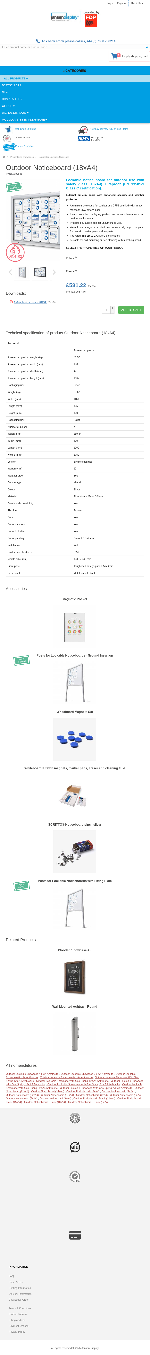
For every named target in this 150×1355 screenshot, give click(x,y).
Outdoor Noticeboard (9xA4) (55, 1098)
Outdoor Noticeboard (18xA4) (82, 1091)
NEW (5, 92)
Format (70, 271)
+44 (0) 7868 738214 (101, 41)
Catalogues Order (19, 1299)
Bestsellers (11, 85)
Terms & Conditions (20, 1308)
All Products (15, 78)
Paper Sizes (16, 1282)
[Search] (147, 47)
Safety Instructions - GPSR (30, 302)
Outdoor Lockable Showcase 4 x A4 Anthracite (32, 1073)
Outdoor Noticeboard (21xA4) (118, 1091)
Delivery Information (20, 1293)
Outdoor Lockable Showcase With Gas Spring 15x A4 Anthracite (72, 1080)
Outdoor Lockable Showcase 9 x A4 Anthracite (66, 1077)
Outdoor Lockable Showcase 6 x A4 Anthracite (87, 1073)
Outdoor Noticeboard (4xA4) (92, 1095)
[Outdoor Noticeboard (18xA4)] (22, 272)
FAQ (11, 1276)
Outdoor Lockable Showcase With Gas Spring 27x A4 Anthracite (96, 1088)
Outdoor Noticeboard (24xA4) (22, 1095)
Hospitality (11, 99)
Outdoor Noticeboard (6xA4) (125, 1095)
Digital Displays (14, 112)
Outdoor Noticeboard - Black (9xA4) (88, 1102)
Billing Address (17, 1320)
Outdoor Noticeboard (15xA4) (47, 1091)
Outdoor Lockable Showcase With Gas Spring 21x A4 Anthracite (83, 1084)
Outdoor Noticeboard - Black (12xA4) (94, 1098)
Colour (70, 258)
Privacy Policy (17, 1331)
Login (110, 3)
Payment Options (19, 1325)
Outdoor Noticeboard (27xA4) (57, 1095)
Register (121, 3)
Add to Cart (131, 310)
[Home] (4, 157)
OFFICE (7, 105)
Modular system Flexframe (24, 119)
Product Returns (18, 1314)
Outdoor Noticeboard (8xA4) (21, 1098)
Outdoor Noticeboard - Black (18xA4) (45, 1102)
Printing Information (20, 1288)
